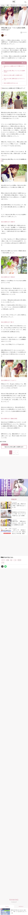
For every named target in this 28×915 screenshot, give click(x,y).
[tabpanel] (14, 487)
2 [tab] (8, 495)
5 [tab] (17, 495)
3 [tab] (11, 495)
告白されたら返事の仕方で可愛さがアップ (14, 67)
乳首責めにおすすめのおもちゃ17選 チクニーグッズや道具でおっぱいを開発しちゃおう (19, 514)
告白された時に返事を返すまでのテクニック (14, 79)
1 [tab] (5, 495)
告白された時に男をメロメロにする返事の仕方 (14, 71)
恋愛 (8, 5)
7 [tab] (23, 495)
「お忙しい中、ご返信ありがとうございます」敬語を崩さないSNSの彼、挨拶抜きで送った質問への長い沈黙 (19, 531)
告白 (11, 560)
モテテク (3, 560)
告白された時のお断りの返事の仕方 (13, 75)
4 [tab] (14, 495)
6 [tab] (20, 495)
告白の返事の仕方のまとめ (11, 83)
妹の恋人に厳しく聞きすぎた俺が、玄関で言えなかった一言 (19, 505)
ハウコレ (3, 5)
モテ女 (3, 562)
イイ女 (15, 560)
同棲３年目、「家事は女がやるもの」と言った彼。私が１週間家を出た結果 (19, 523)
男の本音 (19, 560)
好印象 (7, 560)
